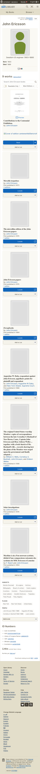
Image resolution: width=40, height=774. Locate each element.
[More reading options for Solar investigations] (35, 522)
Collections (24, 679)
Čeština (5, 716)
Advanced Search (26, 681)
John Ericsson (11, 125)
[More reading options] (35, 142)
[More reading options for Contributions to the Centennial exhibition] (35, 147)
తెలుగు (5, 744)
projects (8, 766)
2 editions (7, 187)
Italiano (5, 732)
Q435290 (13, 641)
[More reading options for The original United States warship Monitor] (35, 474)
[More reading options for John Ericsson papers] (35, 294)
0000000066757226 (13, 633)
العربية (5, 714)
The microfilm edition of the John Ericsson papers (17, 230)
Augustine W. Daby (25, 383)
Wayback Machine (25, 766)
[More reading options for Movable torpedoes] (35, 195)
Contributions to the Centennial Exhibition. (16, 122)
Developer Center (9, 692)
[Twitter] (27, 704)
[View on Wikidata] (21, 69)
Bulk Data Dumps (8, 697)
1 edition (6, 238)
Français (6, 726)
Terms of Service (8, 681)
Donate (24, 2)
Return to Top (25, 683)
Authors (23, 674)
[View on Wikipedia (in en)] (18, 69)
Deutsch (6, 719)
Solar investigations (11, 507)
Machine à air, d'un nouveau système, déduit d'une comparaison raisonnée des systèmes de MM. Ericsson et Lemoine (20, 558)
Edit (36, 18)
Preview (21, 117)
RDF (32, 658)
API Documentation (9, 694)
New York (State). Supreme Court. (21, 386)
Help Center (24, 692)
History (31, 19)
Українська (7, 746)
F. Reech (9, 563)
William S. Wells (12, 457)
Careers (5, 677)
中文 (4, 748)
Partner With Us (8, 674)
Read (18, 142)
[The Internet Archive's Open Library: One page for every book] (8, 6)
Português (6, 737)
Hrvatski (6, 730)
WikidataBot (29, 18)
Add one (12, 653)
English (5, 721)
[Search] (27, 7)
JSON (36, 658)
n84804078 (24, 636)
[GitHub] (31, 704)
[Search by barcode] (32, 7)
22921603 (11, 639)
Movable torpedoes (11, 180)
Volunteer (6, 672)
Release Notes (25, 701)
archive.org (9, 767)
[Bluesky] (22, 704)
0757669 (14, 770)
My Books (10, 12)
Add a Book (24, 699)
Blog (4, 679)
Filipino (5, 750)
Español (6, 723)
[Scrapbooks (9, 327)
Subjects (23, 677)
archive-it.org (21, 767)
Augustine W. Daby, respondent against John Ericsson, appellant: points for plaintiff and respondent (19, 378)
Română (6, 739)
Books (23, 672)
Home (22, 670)
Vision (5, 670)
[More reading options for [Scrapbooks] (35, 342)
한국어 (5, 735)
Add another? (17, 77)
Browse (29, 12)
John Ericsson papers (12, 279)
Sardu (5, 741)
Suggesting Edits (26, 697)
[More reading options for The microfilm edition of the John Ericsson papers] (35, 246)
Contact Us (24, 694)
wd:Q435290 (16, 644)
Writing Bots (7, 699)
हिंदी (4, 728)
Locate (20, 191)
